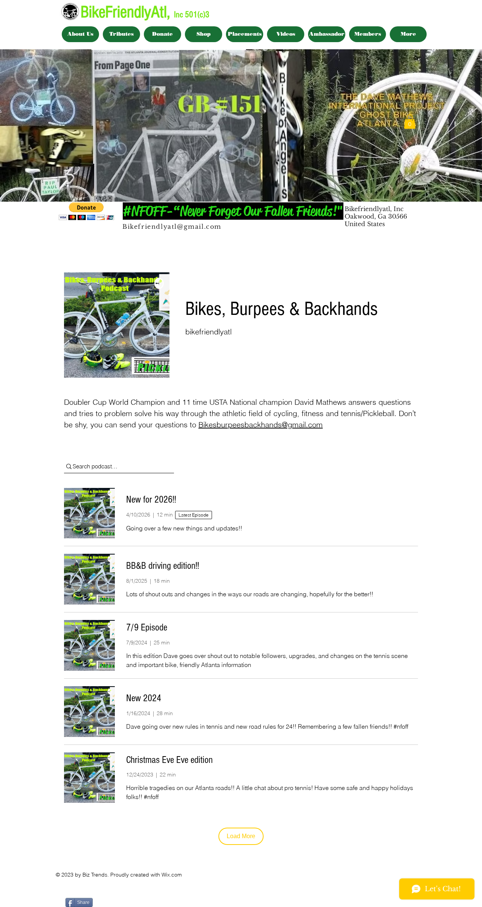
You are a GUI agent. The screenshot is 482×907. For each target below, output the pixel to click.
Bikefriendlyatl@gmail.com (171, 226)
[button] (410, 121)
